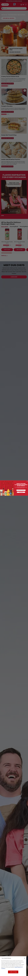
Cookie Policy (16, 967)
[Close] (24, 958)
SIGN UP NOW (21, 492)
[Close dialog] (27, 481)
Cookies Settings (13, 971)
